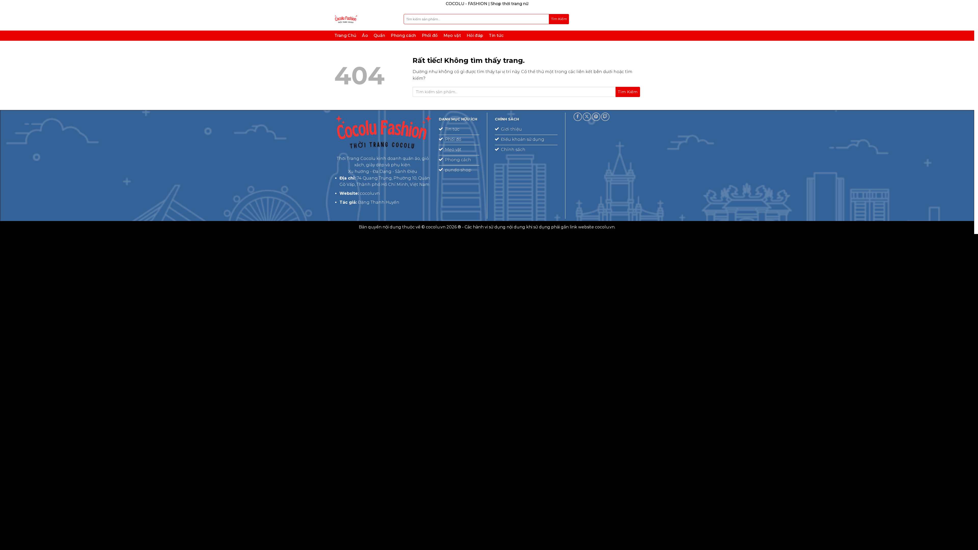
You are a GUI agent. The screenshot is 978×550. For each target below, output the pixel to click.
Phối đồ (430, 35)
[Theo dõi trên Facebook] (578, 117)
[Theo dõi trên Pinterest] (596, 117)
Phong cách (403, 35)
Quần (379, 35)
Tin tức (496, 35)
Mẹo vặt (452, 35)
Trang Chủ (345, 35)
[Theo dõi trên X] (587, 117)
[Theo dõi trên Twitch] (605, 117)
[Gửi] (559, 19)
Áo (365, 35)
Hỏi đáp (475, 35)
